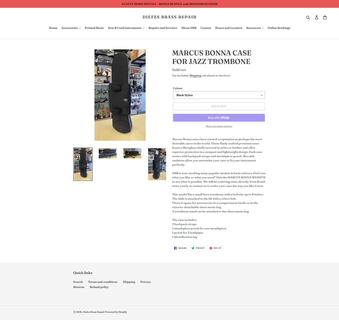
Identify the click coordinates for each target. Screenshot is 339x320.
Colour (178, 88)
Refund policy (99, 287)
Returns (78, 287)
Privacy (145, 282)
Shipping (195, 75)
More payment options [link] (219, 126)
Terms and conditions (103, 282)
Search (78, 282)
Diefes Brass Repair (169, 17)
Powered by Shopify (116, 311)
